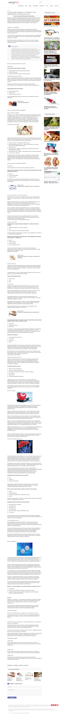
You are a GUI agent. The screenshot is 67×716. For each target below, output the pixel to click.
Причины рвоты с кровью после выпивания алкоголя (19, 679)
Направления (20, 5)
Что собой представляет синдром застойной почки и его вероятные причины (51, 168)
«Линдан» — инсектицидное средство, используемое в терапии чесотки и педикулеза (52, 128)
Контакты (57, 5)
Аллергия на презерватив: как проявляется (28, 312)
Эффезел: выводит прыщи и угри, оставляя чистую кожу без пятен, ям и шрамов (52, 66)
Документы (42, 5)
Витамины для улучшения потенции (51, 25)
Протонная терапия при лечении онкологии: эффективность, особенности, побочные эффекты (51, 52)
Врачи (26, 5)
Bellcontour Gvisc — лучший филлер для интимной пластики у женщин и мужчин (51, 154)
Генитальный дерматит (23, 102)
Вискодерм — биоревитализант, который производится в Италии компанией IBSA (50, 93)
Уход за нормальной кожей (28, 679)
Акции (30, 5)
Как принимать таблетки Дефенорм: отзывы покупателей (37, 679)
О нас (47, 5)
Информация (35, 5)
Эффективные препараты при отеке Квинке (28, 186)
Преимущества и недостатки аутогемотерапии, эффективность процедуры (51, 107)
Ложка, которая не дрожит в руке (51, 141)
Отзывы (51, 5)
